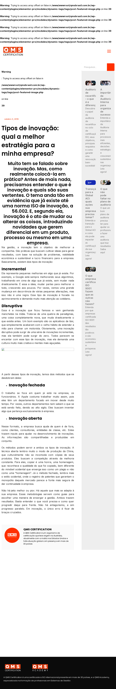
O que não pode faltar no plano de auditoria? (106, 196)
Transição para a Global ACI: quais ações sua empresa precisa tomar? (91, 203)
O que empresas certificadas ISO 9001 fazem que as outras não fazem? (92, 290)
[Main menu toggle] (109, 51)
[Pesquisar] (110, 67)
